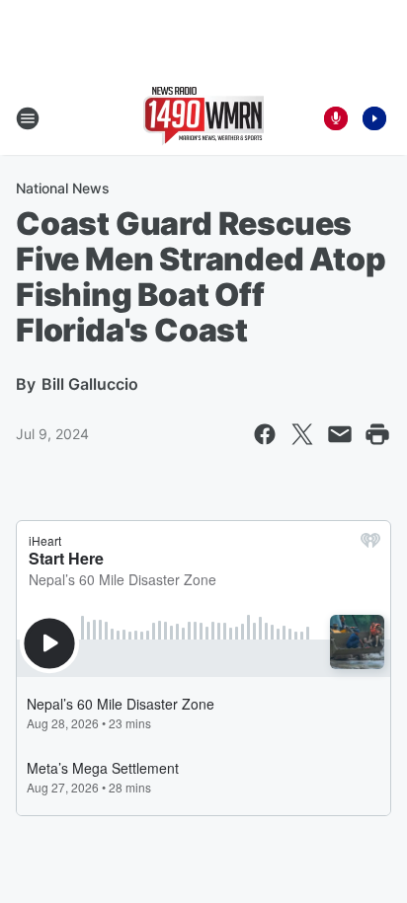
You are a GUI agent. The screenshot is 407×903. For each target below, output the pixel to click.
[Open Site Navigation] (28, 118)
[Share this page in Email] (340, 434)
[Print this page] (377, 434)
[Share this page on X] (302, 434)
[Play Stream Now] (374, 118)
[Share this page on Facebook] (265, 434)
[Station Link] (203, 118)
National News (63, 188)
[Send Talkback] (336, 118)
